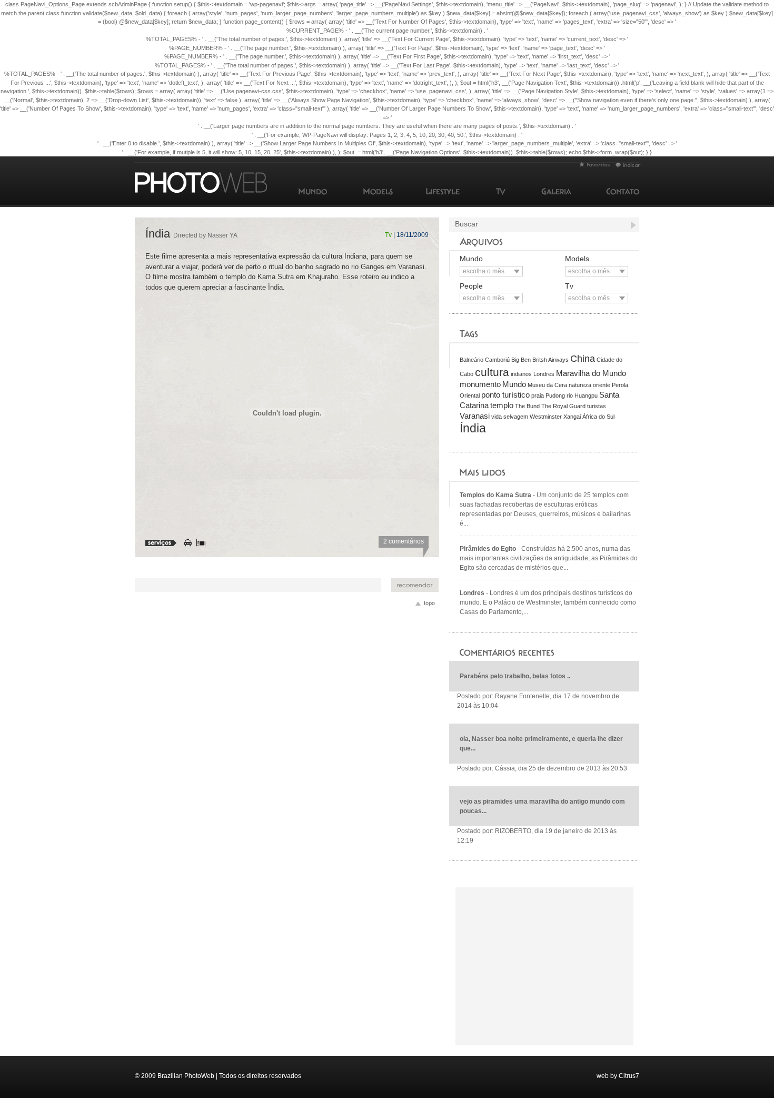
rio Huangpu (582, 395)
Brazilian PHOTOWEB (203, 182)
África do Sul (598, 416)
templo (501, 405)
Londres (543, 374)
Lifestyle (443, 191)
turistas (596, 406)
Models (378, 191)
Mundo (313, 191)
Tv (388, 235)
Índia (191, 233)
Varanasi (475, 415)
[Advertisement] (258, 585)
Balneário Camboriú (485, 360)
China (582, 358)
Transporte (188, 543)
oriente (601, 385)
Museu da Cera (547, 385)
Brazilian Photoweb (594, 164)
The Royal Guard (563, 406)
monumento (480, 384)
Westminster (546, 416)
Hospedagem (200, 543)
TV (500, 191)
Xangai (572, 416)
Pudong (555, 395)
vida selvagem (509, 416)
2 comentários (403, 541)
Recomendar (415, 585)
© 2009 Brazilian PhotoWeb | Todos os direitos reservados (218, 1076)
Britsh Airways (550, 360)
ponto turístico (505, 394)
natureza (580, 385)
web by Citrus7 (618, 1076)
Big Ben (521, 360)
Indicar (628, 164)
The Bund (527, 406)
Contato (622, 191)
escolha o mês (483, 271)
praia (537, 395)
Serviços (160, 543)
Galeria (556, 191)
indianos (521, 374)
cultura (492, 372)
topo (426, 605)
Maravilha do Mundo (591, 373)
